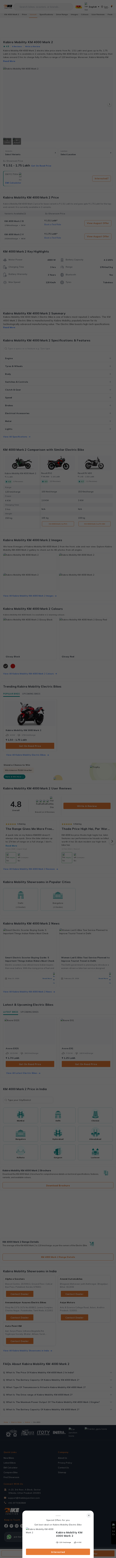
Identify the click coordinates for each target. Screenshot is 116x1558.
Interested (58, 1551)
